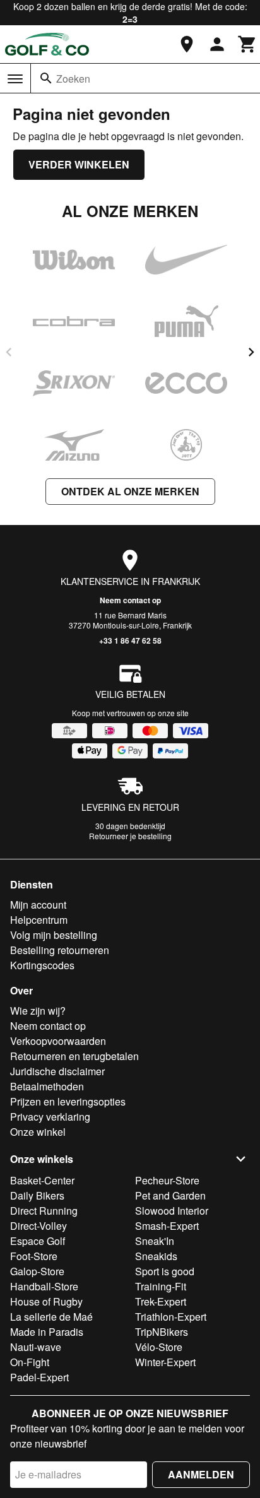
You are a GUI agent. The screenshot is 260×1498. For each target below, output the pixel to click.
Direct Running (44, 1210)
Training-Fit (160, 1286)
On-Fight (29, 1362)
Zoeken (73, 78)
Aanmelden (201, 1474)
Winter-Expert (165, 1362)
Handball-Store (44, 1286)
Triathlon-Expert (170, 1316)
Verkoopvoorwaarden (58, 1041)
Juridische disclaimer (57, 1071)
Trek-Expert (160, 1301)
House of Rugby (46, 1301)
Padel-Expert (39, 1377)
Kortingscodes (42, 965)
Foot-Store (33, 1256)
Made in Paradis (46, 1331)
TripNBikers (161, 1331)
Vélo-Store (158, 1347)
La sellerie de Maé (51, 1316)
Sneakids (156, 1256)
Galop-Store (37, 1271)
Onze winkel (38, 1131)
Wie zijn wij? (38, 1010)
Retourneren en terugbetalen (74, 1056)
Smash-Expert (167, 1225)
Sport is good (164, 1271)
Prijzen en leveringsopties (68, 1101)
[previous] (9, 352)
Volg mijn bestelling (53, 935)
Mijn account (38, 904)
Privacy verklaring (50, 1116)
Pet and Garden (170, 1195)
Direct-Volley (38, 1225)
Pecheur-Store (167, 1180)
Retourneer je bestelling (130, 835)
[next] (251, 352)
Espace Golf (37, 1241)
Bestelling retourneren (59, 950)
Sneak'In (154, 1241)
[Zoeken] (46, 78)
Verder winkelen (78, 164)
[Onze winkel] (187, 44)
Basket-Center (42, 1180)
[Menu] (15, 79)
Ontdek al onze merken (130, 491)
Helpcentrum (39, 919)
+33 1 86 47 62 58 (130, 640)
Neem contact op (130, 600)
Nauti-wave (35, 1347)
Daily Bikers (37, 1195)
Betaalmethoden (47, 1086)
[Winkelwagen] (247, 44)
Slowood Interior (171, 1210)
